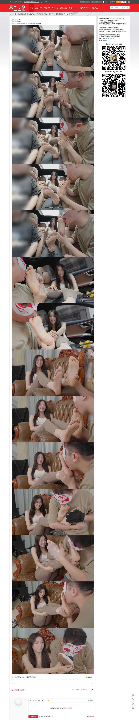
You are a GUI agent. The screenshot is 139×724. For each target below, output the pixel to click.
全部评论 (15, 690)
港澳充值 (63, 8)
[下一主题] (133, 703)
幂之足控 (10, 14)
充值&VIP (38, 8)
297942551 (105, 38)
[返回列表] (133, 708)
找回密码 (112, 2)
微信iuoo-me (73, 8)
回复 (15, 683)
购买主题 (89, 677)
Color (33, 700)
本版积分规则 (90, 716)
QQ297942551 (84, 8)
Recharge (55, 8)
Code (45, 700)
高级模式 (90, 700)
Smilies (48, 700)
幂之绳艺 (94, 8)
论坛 (31, 8)
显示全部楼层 (75, 690)
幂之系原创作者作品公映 (26, 14)
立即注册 (69, 708)
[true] (128, 7)
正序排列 (23, 690)
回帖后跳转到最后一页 (47, 716)
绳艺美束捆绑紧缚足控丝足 (31, 2)
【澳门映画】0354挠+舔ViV (64, 14)
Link (39, 700)
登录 (65, 708)
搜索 (123, 8)
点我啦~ (124, 31)
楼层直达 (83, 690)
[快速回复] (133, 695)
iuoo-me (105, 40)
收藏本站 (20, 2)
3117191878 (111, 38)
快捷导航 (129, 2)
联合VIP (47, 8)
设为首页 (14, 2)
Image (36, 700)
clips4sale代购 (43, 2)
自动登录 (107, 2)
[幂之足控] (10, 2)
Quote (42, 700)
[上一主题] (133, 699)
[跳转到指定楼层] (92, 690)
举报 (92, 683)
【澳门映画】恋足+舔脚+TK (45, 14)
